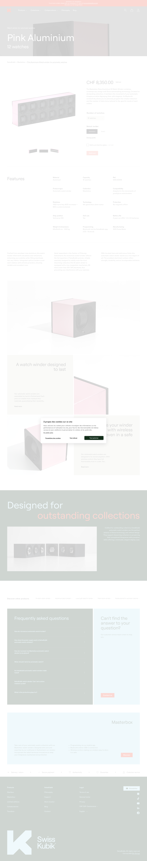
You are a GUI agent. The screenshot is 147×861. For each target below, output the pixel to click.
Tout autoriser (94, 438)
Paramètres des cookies (53, 438)
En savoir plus (48, 432)
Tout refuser (73, 438)
